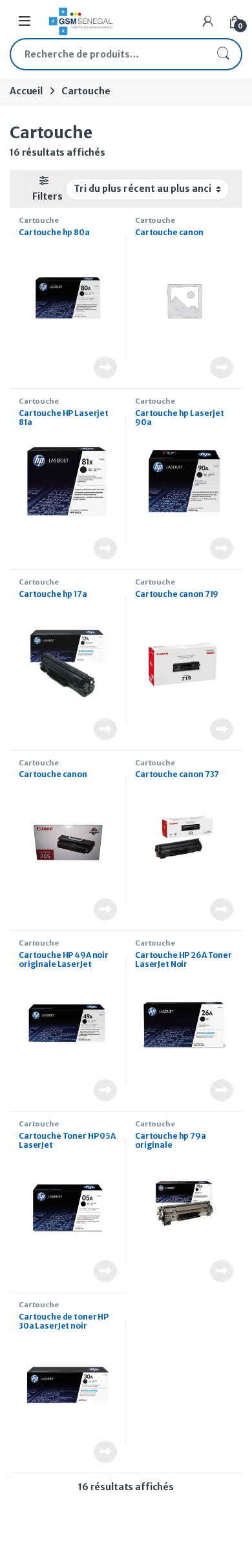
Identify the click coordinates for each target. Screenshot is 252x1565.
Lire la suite (105, 367)
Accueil (26, 91)
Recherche (223, 54)
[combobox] (108, 54)
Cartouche (39, 220)
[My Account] (208, 21)
